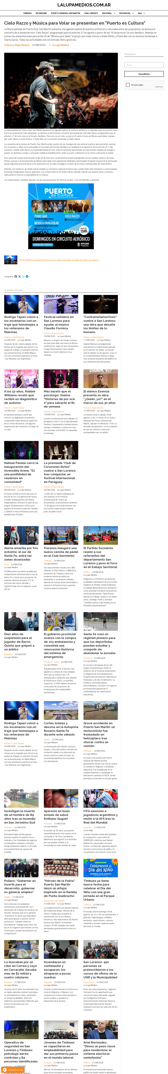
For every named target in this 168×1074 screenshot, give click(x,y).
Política (86, 572)
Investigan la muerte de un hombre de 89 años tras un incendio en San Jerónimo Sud (20, 816)
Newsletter (130, 54)
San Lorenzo (88, 982)
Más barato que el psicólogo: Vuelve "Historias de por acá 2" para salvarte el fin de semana (59, 399)
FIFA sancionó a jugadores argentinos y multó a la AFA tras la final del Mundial (100, 816)
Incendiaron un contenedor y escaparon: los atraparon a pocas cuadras (57, 969)
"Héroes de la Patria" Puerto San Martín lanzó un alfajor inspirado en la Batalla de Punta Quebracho (60, 888)
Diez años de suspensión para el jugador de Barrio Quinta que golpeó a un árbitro (19, 641)
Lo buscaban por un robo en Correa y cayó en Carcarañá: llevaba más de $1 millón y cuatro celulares (20, 969)
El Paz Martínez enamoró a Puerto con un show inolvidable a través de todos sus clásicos (59, 259)
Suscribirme (144, 74)
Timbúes (47, 560)
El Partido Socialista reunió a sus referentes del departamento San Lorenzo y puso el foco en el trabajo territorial (100, 557)
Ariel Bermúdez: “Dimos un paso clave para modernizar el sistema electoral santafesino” (99, 1050)
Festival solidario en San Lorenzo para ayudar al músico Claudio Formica (59, 322)
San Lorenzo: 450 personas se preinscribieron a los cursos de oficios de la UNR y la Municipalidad (100, 969)
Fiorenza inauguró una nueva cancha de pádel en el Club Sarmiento (61, 551)
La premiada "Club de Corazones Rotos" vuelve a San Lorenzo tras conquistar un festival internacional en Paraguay (60, 472)
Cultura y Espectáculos (16, 45)
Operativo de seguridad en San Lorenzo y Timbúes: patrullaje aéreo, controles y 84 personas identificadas (21, 1052)
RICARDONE (41, 13)
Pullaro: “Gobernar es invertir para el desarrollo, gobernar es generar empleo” (20, 886)
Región (47, 739)
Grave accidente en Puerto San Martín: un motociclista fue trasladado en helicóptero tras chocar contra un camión (99, 734)
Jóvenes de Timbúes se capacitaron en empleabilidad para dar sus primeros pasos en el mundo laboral (61, 1050)
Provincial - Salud (51, 661)
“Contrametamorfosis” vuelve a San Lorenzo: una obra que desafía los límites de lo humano (100, 324)
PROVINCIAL (125, 13)
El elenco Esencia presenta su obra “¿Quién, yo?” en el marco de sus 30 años (99, 397)
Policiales (87, 750)
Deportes (8, 654)
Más (140, 13)
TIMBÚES (27, 13)
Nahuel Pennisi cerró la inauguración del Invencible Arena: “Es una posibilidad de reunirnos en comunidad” (21, 472)
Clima (6, 564)
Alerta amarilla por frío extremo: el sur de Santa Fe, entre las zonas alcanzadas (21, 553)
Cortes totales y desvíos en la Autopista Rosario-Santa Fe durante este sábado (61, 728)
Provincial (87, 658)
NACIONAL (107, 13)
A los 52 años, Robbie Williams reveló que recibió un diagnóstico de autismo (20, 397)
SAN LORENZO (91, 13)
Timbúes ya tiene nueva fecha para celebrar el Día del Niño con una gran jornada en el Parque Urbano (98, 890)
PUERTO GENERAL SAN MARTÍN (65, 13)
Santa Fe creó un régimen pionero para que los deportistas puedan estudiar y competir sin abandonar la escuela (99, 643)
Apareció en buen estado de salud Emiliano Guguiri (57, 814)
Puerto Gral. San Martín (54, 900)
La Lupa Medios (60, 45)
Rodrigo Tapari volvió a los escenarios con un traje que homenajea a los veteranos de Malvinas (21, 324)
